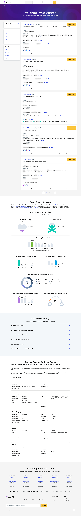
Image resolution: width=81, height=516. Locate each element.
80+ (6, 41)
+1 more (46, 82)
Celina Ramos (26, 182)
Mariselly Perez (27, 207)
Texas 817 (69, 484)
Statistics (7, 55)
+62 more (31, 119)
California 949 (55, 477)
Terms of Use (38, 366)
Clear (18, 23)
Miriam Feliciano (26, 47)
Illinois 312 (40, 477)
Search (44, 505)
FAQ (6, 58)
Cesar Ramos (10, 5)
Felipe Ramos (21, 207)
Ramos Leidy (32, 82)
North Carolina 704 (55, 484)
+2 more (40, 71)
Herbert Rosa (25, 115)
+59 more (31, 85)
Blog (52, 498)
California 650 (26, 481)
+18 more (31, 150)
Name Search (66, 498)
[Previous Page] (43, 192)
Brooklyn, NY (22, 206)
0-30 (6, 33)
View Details (71, 24)
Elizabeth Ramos (33, 115)
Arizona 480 (69, 481)
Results (6, 49)
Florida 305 (40, 473)
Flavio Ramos (36, 207)
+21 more (31, 50)
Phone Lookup (66, 502)
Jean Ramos (25, 82)
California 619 (40, 484)
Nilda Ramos (41, 115)
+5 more (40, 40)
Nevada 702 (54, 473)
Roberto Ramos (39, 82)
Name (27, 2)
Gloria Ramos (55, 115)
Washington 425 (12, 481)
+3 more (42, 36)
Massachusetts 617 (54, 481)
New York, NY (15, 206)
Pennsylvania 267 (12, 484)
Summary (7, 52)
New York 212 (26, 473)
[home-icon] (4, 6)
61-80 (6, 39)
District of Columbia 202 (69, 473)
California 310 (12, 473)
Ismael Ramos (48, 115)
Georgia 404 (26, 477)
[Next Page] (55, 192)
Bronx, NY (54, 204)
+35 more (29, 185)
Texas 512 (40, 481)
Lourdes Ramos (33, 182)
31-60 (6, 36)
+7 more (40, 175)
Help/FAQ (53, 500)
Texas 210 (26, 484)
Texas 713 (69, 477)
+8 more (56, 171)
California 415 (12, 477)
